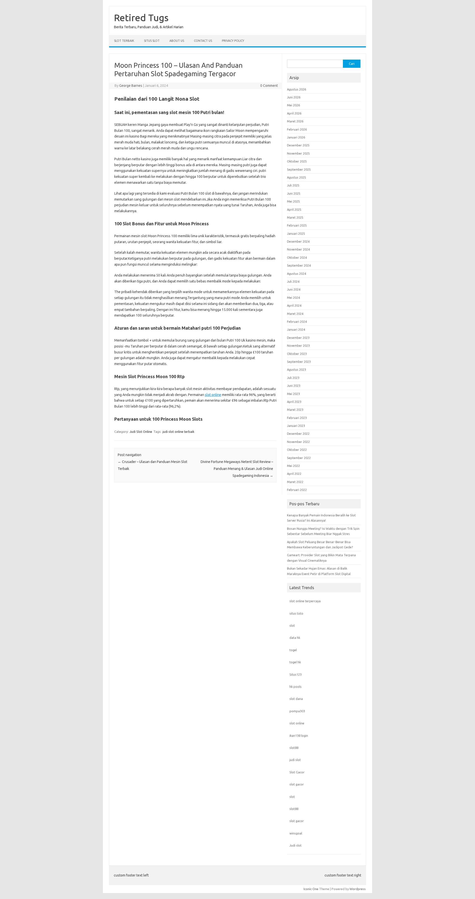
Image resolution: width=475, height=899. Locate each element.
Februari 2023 (297, 417)
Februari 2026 (297, 129)
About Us (176, 40)
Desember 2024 (298, 241)
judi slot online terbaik (178, 431)
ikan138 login (298, 735)
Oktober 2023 (297, 353)
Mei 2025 (293, 201)
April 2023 (294, 401)
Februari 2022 (297, 489)
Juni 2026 (293, 97)
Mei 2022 (293, 465)
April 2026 (294, 113)
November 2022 (298, 441)
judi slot (295, 759)
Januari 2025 (296, 233)
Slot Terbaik (124, 40)
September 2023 (299, 361)
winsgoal (295, 833)
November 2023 (298, 345)
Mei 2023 (293, 393)
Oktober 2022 (297, 449)
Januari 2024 (296, 329)
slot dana (296, 698)
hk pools (295, 686)
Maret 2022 (295, 482)
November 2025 (298, 153)
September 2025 (299, 169)
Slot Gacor (297, 772)
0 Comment (269, 86)
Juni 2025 (293, 193)
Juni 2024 (293, 289)
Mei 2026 (293, 105)
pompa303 (297, 711)
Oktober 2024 (297, 257)
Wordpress (358, 889)
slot (292, 625)
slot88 (293, 747)
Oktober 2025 (297, 161)
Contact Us (203, 40)
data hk (294, 637)
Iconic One (311, 889)
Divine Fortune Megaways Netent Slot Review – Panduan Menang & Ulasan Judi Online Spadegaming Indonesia (237, 469)
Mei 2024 (293, 297)
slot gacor (296, 784)
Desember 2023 (298, 337)
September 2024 (299, 265)
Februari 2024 (297, 321)
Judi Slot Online (141, 431)
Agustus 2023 (296, 369)
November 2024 (298, 249)
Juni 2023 (293, 385)
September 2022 (299, 458)
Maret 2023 (295, 409)
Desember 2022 (298, 433)
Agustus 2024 (296, 273)
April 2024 (294, 305)
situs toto (296, 613)
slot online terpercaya (305, 601)
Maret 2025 (295, 217)
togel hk (295, 662)
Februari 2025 (297, 225)
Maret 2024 (295, 313)
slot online (213, 395)
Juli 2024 (293, 281)
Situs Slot (152, 40)
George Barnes (130, 86)
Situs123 (295, 674)
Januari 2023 (296, 425)
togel (293, 650)
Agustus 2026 (296, 89)
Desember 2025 (298, 145)
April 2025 (294, 209)
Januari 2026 (296, 137)
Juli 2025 (293, 185)
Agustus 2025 (296, 177)
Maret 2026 (295, 121)
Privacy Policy (233, 40)
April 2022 (294, 473)
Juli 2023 (293, 377)
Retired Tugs (141, 17)
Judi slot (295, 845)
